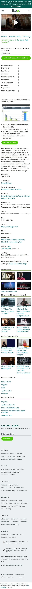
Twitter (11, 190)
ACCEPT (10, 587)
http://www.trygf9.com (9, 227)
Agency (3, 456)
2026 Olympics (22, 490)
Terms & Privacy (20, 574)
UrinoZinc (4, 394)
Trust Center (20, 577)
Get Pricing (15, 524)
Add (9, 246)
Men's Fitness (6, 240)
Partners (24, 522)
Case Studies (13, 501)
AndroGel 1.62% (6, 415)
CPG (24, 456)
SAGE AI (19, 459)
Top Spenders (13, 485)
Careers (23, 519)
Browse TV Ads (6, 488)
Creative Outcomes (20, 503)
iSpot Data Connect (8, 459)
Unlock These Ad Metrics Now (16, 58)
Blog (20, 501)
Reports (4, 501)
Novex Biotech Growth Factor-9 (13, 196)
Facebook (5, 190)
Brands (11, 454)
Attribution (16, 472)
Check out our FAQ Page (17, 264)
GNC (3, 388)
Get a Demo (5, 524)
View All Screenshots (9, 292)
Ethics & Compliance (7, 577)
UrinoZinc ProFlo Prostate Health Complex (13, 411)
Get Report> (16, 6)
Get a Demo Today (9, 142)
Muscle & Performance (9, 242)
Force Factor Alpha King (10, 408)
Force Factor (6, 382)
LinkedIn (4, 537)
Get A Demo (7, 439)
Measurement (6, 472)
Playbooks (11, 506)
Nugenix (4, 385)
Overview (4, 454)
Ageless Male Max (8, 405)
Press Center (5, 522)
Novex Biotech (6, 183)
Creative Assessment (16, 469)
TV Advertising (6, 509)
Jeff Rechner (6, 248)
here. (2, 561)
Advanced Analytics (8, 475)
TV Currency (20, 506)
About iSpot (5, 519)
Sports (19, 456)
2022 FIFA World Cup (8, 490)
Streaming (11, 456)
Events (3, 506)
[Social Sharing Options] (2, 32)
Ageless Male (6, 391)
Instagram (12, 537)
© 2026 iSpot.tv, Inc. (7, 574)
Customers (14, 519)
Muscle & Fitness (18, 240)
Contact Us (16, 522)
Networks (19, 454)
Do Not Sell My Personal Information (12, 565)
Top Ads (4, 485)
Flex (20, 242)
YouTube (18, 190)
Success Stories (6, 503)
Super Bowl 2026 (18, 488)
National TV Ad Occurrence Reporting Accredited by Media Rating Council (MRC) (16, 550)
